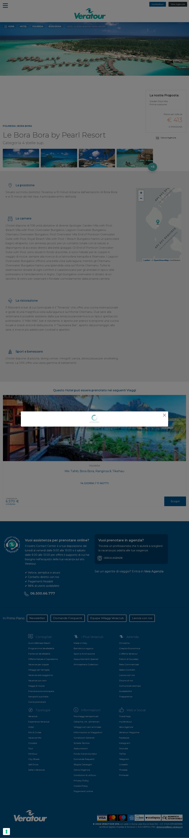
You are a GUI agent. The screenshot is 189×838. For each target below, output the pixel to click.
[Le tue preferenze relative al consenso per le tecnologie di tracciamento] (6, 831)
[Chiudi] (164, 415)
